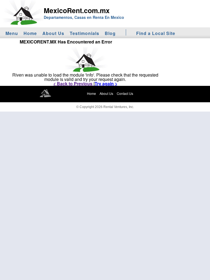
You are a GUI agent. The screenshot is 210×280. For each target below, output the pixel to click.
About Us (53, 33)
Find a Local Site (155, 33)
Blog (110, 33)
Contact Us (125, 93)
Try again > (106, 83)
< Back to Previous (73, 83)
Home (30, 33)
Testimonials (84, 33)
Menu (11, 33)
